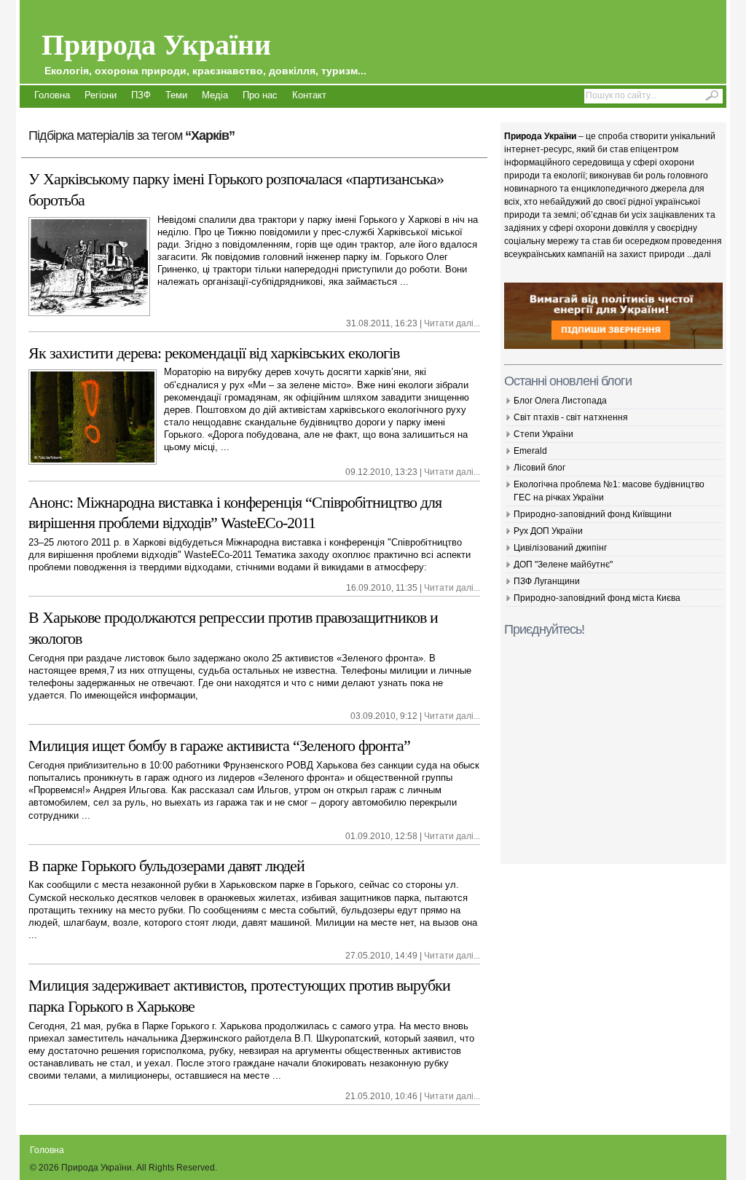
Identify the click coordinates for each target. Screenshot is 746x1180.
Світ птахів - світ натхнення (571, 417)
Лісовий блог (539, 468)
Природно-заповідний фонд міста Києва (597, 598)
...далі (699, 254)
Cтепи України (543, 434)
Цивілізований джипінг (560, 548)
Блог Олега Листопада (560, 401)
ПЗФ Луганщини (547, 581)
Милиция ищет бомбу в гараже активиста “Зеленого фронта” (219, 745)
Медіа (215, 95)
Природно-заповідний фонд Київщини (593, 514)
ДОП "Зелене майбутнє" (563, 564)
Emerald (530, 451)
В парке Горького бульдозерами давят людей (166, 866)
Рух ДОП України (548, 531)
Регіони (101, 95)
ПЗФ (141, 95)
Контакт (309, 95)
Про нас (260, 95)
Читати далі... (452, 323)
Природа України (204, 49)
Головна (52, 95)
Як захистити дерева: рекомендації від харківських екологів (213, 353)
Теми (176, 95)
